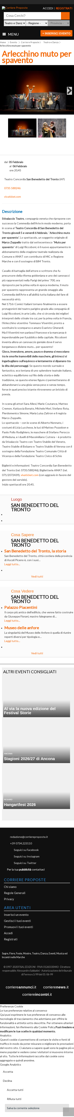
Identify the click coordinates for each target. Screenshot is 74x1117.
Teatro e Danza (51, 42)
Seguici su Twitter (25, 863)
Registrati (10, 939)
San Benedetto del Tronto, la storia (35, 550)
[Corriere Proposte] (17, 7)
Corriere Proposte (30, 42)
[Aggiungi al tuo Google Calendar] (37, 146)
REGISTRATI (59, 8)
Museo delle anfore (21, 627)
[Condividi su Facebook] (9, 148)
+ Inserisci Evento (56, 33)
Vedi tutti (37, 576)
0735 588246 (12, 188)
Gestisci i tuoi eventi (17, 921)
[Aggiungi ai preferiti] (64, 147)
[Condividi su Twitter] (23, 148)
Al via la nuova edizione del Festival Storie (30, 710)
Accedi (8, 933)
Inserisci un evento (16, 914)
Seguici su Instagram (26, 856)
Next (68, 92)
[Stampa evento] (51, 148)
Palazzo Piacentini (20, 607)
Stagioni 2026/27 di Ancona (29, 759)
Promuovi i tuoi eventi (18, 927)
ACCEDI (45, 8)
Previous (6, 92)
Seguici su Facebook (26, 849)
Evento (13, 42)
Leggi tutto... (12, 564)
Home (3, 42)
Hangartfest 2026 (20, 804)
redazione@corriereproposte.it (29, 836)
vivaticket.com (12, 196)
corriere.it (21, 987)
